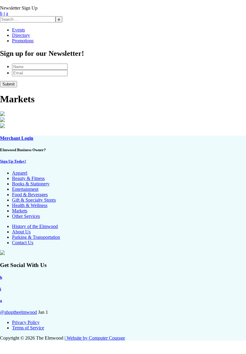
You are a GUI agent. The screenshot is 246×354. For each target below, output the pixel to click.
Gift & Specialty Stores (34, 199)
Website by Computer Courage (95, 337)
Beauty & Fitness (28, 178)
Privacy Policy (26, 322)
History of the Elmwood (35, 226)
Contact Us (22, 242)
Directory (21, 35)
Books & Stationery (31, 183)
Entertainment (25, 189)
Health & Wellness (29, 205)
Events (18, 29)
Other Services (26, 216)
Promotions (23, 40)
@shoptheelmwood (18, 312)
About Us (21, 231)
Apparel (19, 173)
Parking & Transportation (36, 237)
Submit (8, 84)
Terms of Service (28, 327)
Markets (19, 210)
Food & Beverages (30, 194)
